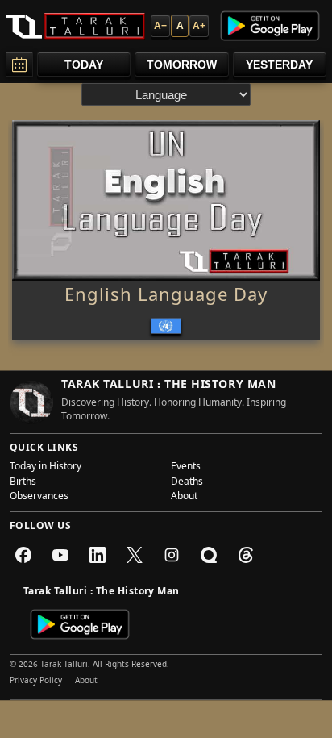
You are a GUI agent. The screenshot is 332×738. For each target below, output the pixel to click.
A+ (199, 25)
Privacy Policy (36, 681)
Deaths (187, 483)
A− (160, 25)
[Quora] (208, 555)
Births (23, 483)
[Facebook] (23, 555)
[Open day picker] (19, 64)
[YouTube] (60, 555)
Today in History (45, 467)
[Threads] (245, 555)
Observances (39, 497)
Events (186, 467)
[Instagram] (171, 555)
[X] (134, 555)
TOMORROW (182, 64)
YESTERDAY (279, 64)
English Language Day (166, 298)
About (184, 497)
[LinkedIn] (97, 555)
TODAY (83, 64)
